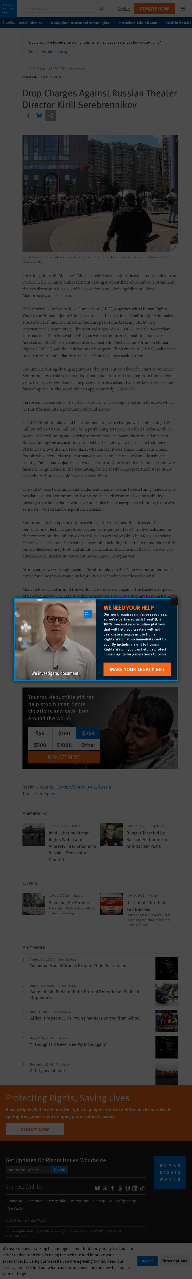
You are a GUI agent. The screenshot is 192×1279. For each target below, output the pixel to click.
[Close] (174, 601)
